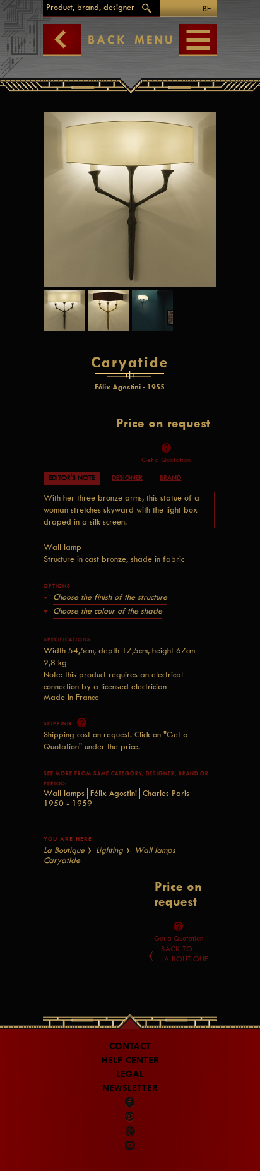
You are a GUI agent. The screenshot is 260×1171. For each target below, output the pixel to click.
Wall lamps (64, 793)
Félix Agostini (113, 793)
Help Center (130, 1060)
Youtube (130, 1145)
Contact (130, 1046)
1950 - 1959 (68, 803)
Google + (131, 1131)
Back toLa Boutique (184, 953)
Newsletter (130, 1088)
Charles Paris (166, 793)
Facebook (130, 1102)
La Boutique (64, 850)
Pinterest (130, 1117)
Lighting (109, 850)
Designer (127, 477)
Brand (170, 477)
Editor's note (72, 477)
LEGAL (130, 1074)
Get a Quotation (166, 460)
